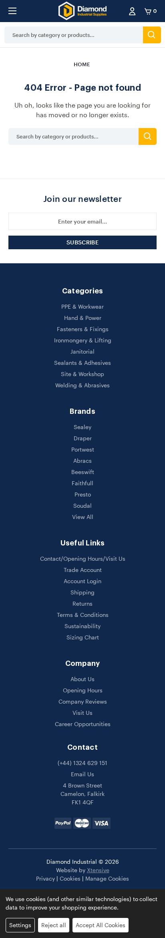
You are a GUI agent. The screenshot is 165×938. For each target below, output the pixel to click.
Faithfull (82, 483)
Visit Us (82, 712)
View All (82, 516)
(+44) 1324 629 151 (82, 762)
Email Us (82, 774)
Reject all (53, 925)
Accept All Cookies (100, 925)
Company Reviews (82, 701)
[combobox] (73, 34)
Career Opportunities (83, 723)
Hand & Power (82, 317)
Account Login (82, 581)
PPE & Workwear (82, 306)
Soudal (82, 505)
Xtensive (98, 870)
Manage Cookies (107, 878)
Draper (83, 438)
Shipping (82, 592)
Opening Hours (83, 690)
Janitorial (82, 351)
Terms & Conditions (83, 614)
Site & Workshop (82, 373)
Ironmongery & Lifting (82, 340)
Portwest (82, 449)
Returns (82, 603)
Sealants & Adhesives (82, 362)
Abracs (82, 460)
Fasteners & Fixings (83, 329)
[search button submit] (152, 34)
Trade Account (83, 569)
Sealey (82, 426)
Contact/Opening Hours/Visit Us (82, 558)
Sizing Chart (82, 637)
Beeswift (82, 471)
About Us (82, 679)
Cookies (70, 878)
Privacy (45, 878)
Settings (20, 925)
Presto (82, 494)
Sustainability (82, 626)
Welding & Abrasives (82, 385)
